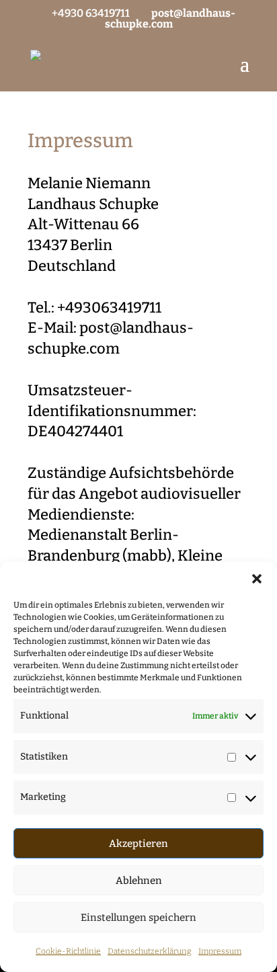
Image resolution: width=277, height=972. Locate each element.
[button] (257, 578)
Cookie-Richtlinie (68, 951)
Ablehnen (139, 881)
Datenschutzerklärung (150, 951)
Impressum (219, 951)
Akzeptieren (138, 844)
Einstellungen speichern (138, 918)
